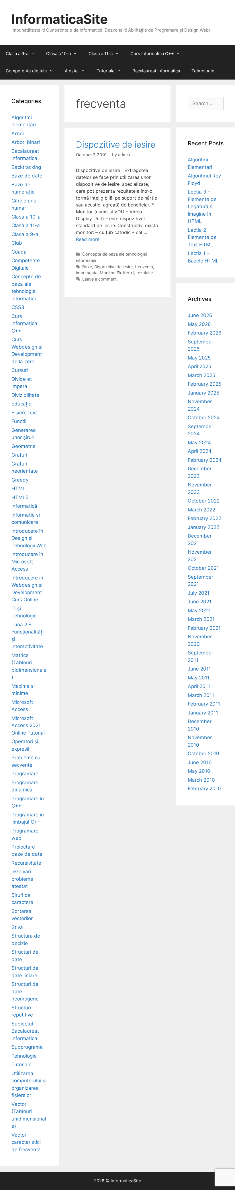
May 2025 (199, 358)
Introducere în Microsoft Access (27, 561)
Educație (21, 404)
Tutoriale (106, 71)
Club (16, 243)
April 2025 (199, 366)
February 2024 (205, 460)
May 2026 (199, 324)
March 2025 (201, 375)
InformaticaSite (59, 19)
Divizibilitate (25, 395)
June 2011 (199, 669)
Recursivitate (26, 863)
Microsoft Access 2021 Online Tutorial (28, 725)
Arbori (18, 133)
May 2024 (199, 442)
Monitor (107, 272)
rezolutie (144, 272)
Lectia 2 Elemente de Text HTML (202, 237)
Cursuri (19, 370)
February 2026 (205, 333)
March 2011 (201, 695)
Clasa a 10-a (58, 53)
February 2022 (204, 518)
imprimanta (86, 272)
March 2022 (201, 510)
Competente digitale (26, 71)
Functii (18, 421)
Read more (87, 239)
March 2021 (201, 619)
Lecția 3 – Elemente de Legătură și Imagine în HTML (202, 206)
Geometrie (23, 446)
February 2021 (204, 628)
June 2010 (200, 762)
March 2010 (201, 780)
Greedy (19, 480)
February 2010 (204, 788)
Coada (19, 252)
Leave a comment (99, 279)
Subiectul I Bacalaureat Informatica (25, 1031)
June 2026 (200, 315)
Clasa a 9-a (17, 53)
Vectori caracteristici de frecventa (26, 1142)
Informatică (24, 506)
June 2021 (199, 601)
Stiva (17, 927)
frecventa (144, 266)
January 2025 (203, 393)
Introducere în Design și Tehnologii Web (29, 538)
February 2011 (204, 704)
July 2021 (198, 593)
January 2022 (203, 527)
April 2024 (199, 451)
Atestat (72, 71)
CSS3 (17, 307)
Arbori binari (25, 142)
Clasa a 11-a (101, 53)
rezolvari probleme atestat (22, 879)
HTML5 (19, 497)
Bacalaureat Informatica (156, 71)
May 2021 (199, 610)
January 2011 (203, 713)
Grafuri (19, 455)
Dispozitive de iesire (115, 144)
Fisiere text (24, 413)
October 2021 (203, 568)
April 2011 (199, 686)
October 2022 (204, 501)
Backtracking (26, 167)
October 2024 (204, 417)
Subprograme (27, 1047)
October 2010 (203, 753)
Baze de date (26, 176)
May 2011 (198, 678)
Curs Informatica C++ (152, 53)
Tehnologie (202, 71)
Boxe (87, 266)
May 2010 (199, 771)
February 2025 (204, 384)
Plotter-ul (125, 272)
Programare (24, 773)
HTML (18, 488)
